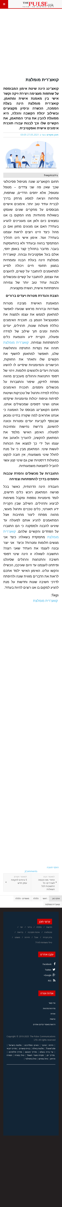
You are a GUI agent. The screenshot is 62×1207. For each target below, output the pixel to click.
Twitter (48, 969)
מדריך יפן (51, 1055)
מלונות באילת (38, 1048)
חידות (51, 1045)
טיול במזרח (19, 1055)
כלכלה (36, 898)
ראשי (45, 898)
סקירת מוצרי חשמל (35, 1055)
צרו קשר (52, 1003)
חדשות (49, 927)
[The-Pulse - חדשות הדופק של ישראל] (38, 4)
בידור (29, 927)
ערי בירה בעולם (46, 1052)
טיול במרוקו (43, 1058)
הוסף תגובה (53, 867)
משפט (17, 937)
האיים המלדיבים (31, 1045)
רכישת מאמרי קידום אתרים (44, 1024)
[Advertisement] (31, 45)
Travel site (50, 1048)
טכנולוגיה (48, 932)
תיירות (27, 937)
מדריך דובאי (12, 1048)
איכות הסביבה (34, 932)
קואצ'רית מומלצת (42, 79)
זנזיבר (44, 1045)
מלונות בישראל (15, 1045)
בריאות (20, 932)
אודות (53, 1013)
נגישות (52, 1019)
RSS (49, 980)
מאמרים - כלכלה (22, 898)
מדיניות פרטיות (49, 1008)
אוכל (36, 937)
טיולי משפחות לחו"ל (44, 942)
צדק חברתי (47, 937)
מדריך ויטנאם (31, 1052)
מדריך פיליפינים (15, 1052)
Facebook (47, 964)
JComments (31, 871)
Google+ (47, 975)
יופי (21, 927)
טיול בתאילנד (30, 1058)
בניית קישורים (24, 1048)
